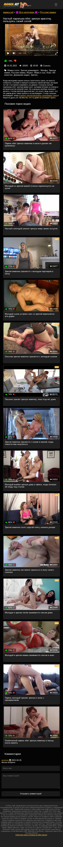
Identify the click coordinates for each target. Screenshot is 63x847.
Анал (48, 73)
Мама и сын (39, 73)
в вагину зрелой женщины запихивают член (38, 95)
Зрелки (34, 75)
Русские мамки (18, 73)
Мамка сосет (13, 70)
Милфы (44, 70)
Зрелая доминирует (29, 70)
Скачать (47, 66)
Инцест (30, 73)
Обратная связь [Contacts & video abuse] (31, 835)
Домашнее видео (22, 75)
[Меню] (56, 4)
